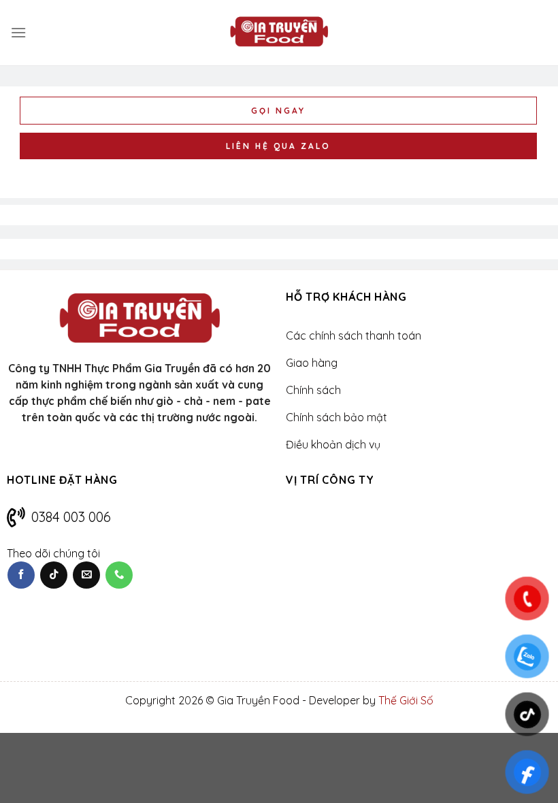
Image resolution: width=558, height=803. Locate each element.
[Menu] (18, 32)
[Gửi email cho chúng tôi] (86, 575)
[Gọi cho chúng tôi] (119, 575)
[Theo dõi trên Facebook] (21, 575)
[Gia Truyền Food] (279, 33)
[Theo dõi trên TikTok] (53, 575)
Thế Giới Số (405, 700)
